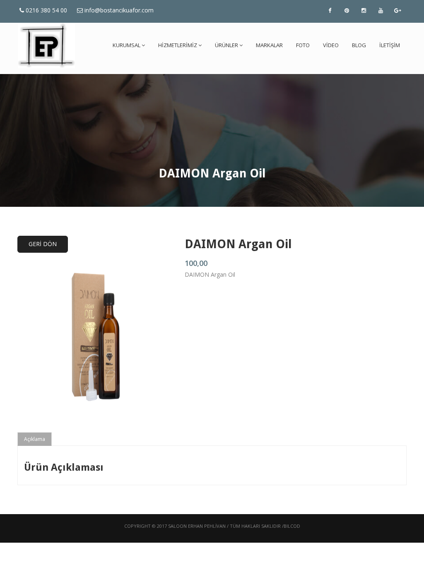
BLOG (359, 45)
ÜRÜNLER (226, 45)
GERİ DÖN (43, 244)
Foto (303, 45)
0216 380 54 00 (45, 10)
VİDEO (331, 45)
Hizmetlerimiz (177, 45)
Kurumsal (126, 45)
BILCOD (292, 526)
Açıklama (34, 439)
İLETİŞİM (389, 45)
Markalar (269, 45)
